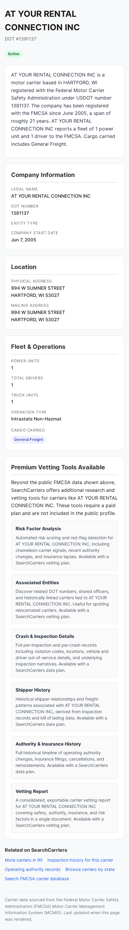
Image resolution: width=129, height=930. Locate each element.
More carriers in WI (24, 860)
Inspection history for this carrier (80, 860)
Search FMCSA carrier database (37, 878)
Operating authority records (33, 869)
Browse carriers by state (90, 869)
